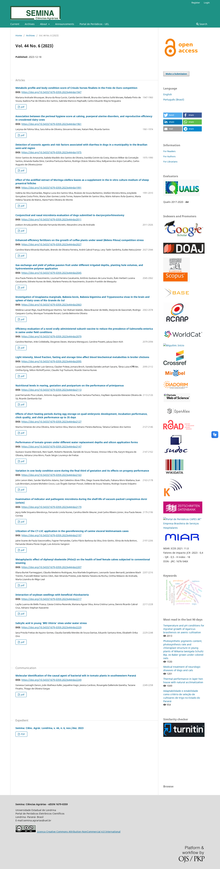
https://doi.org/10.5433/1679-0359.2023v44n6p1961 (51, 124)
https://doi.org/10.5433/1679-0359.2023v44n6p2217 (51, 599)
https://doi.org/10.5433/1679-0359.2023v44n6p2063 (51, 304)
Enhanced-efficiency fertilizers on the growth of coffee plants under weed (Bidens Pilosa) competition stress (79, 240)
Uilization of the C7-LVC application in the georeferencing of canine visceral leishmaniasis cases (72, 531)
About (44, 24)
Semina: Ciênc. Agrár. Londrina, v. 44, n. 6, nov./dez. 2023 (49, 728)
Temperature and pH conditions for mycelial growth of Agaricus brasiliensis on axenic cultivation (183, 629)
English (167, 94)
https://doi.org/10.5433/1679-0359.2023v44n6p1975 (51, 152)
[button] (172, 115)
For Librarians (170, 161)
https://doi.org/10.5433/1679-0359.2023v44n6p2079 (51, 336)
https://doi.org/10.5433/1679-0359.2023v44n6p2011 (51, 219)
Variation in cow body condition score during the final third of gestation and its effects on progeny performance (82, 470)
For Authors (169, 156)
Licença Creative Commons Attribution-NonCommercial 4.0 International (78, 831)
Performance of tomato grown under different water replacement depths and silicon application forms (76, 442)
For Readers (169, 151)
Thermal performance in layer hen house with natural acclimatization (183, 680)
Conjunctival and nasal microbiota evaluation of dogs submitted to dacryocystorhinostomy (69, 215)
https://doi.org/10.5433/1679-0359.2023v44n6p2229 (51, 627)
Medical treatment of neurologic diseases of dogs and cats (182, 668)
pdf (22, 106)
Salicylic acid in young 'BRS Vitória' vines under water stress (51, 623)
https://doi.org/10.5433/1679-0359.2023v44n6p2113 (51, 389)
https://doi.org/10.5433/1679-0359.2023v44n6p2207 (51, 567)
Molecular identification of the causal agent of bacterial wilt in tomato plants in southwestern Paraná (75, 675)
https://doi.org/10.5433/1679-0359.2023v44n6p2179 (51, 507)
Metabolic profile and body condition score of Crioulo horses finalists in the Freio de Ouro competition (76, 87)
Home (18, 35)
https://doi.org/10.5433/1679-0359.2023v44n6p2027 (51, 244)
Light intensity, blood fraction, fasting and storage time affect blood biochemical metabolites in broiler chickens (82, 357)
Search (203, 24)
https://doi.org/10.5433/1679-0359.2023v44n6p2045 (51, 272)
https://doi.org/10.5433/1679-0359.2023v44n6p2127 (51, 421)
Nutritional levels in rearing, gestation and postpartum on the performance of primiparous (69, 385)
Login (207, 2)
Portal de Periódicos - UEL (94, 24)
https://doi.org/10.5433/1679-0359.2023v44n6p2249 (51, 679)
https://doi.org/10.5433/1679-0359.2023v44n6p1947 (51, 92)
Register (195, 2)
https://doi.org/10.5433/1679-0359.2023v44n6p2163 (51, 475)
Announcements (64, 24)
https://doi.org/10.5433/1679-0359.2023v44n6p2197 (51, 535)
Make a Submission (176, 73)
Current (14, 24)
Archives (30, 24)
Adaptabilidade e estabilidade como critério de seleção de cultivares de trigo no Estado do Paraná (181, 696)
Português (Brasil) (173, 99)
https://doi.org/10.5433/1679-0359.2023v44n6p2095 (51, 361)
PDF (22, 734)
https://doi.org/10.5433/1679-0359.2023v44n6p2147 (51, 446)
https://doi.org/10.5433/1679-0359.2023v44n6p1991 (51, 187)
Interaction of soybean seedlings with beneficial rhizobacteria (52, 594)
